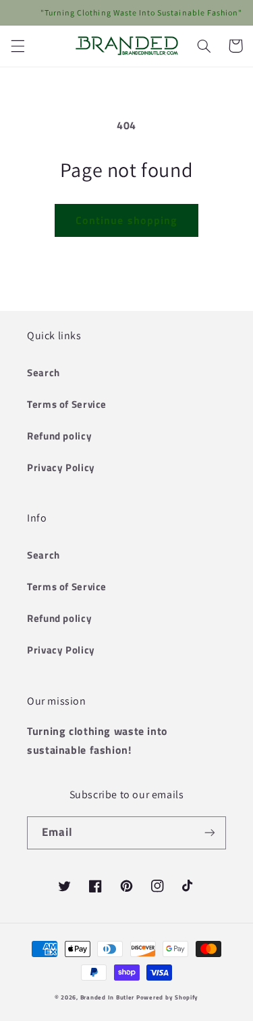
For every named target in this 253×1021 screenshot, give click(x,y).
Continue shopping (126, 220)
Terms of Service (67, 404)
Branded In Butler (107, 997)
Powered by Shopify (167, 997)
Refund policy (59, 436)
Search (43, 372)
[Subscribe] (209, 832)
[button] (17, 45)
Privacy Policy (61, 467)
